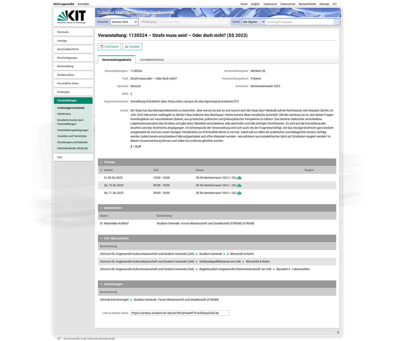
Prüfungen (63, 92)
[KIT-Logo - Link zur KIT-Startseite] (74, 17)
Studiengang (149, 21)
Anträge (62, 40)
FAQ (59, 157)
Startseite (63, 32)
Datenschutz (287, 4)
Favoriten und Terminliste (71, 136)
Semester (103, 21)
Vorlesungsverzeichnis (71, 107)
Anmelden (83, 4)
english (255, 4)
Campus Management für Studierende (136, 12)
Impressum (270, 4)
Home (243, 4)
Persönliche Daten (68, 83)
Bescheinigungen (67, 57)
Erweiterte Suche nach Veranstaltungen (70, 122)
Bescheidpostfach (68, 49)
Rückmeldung (65, 66)
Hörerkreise (64, 113)
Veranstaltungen (67, 100)
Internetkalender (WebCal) (72, 148)
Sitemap (324, 4)
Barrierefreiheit (307, 4)
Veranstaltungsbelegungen (72, 130)
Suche (236, 21)
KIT (335, 4)
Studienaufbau (65, 74)
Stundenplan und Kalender (72, 142)
